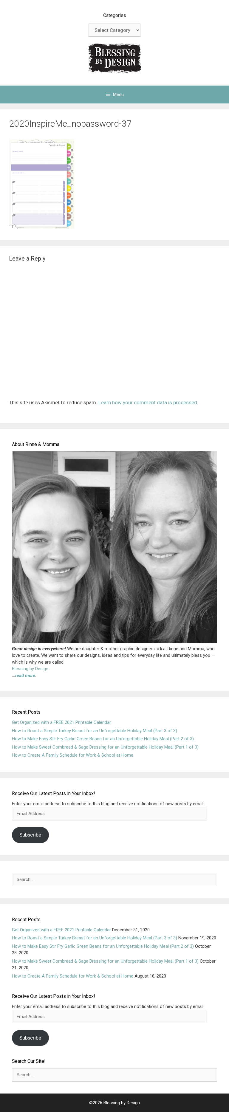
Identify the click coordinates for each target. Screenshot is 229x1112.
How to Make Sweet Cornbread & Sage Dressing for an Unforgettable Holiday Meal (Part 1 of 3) (105, 747)
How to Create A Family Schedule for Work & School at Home (72, 755)
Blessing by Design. (30, 668)
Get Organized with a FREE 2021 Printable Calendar (61, 722)
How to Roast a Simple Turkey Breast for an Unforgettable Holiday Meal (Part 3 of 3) (94, 730)
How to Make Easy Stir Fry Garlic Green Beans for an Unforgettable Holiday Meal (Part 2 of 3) (103, 738)
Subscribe (30, 835)
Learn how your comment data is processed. (148, 402)
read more (25, 675)
